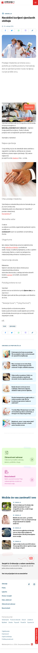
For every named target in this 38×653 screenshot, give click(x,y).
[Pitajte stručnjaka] (36, 636)
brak (4, 326)
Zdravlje (4, 583)
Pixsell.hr (23, 622)
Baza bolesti (6, 608)
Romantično (6, 214)
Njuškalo (4, 622)
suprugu (9, 275)
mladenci (15, 158)
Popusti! (16, 622)
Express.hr (30, 622)
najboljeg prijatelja (11, 247)
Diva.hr (24, 619)
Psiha (4, 588)
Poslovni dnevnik (15, 619)
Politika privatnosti (7, 639)
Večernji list (5, 619)
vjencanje (12, 326)
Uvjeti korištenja (7, 636)
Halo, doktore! (7, 600)
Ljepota (4, 592)
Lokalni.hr (30, 619)
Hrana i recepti (7, 596)
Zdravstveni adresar (8, 604)
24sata (10, 622)
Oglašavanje (6, 631)
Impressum (5, 634)
